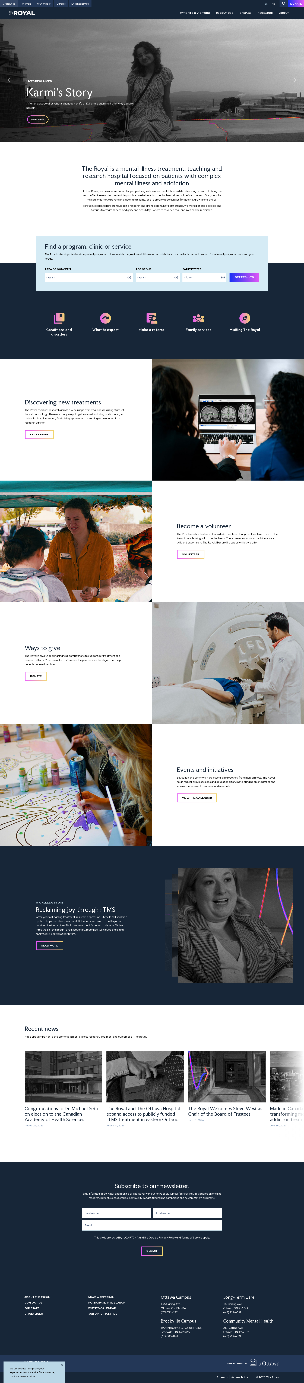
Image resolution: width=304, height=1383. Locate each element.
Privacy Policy (167, 1237)
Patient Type (191, 269)
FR (273, 3)
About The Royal (37, 1297)
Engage (245, 13)
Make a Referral (101, 1297)
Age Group (143, 269)
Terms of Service (191, 1237)
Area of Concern (58, 269)
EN (266, 3)
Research (265, 13)
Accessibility (239, 1377)
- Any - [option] (50, 277)
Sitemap (222, 1377)
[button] (8, 80)
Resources (224, 13)
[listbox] (89, 277)
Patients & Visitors (195, 13)
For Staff (31, 1308)
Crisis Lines (33, 1314)
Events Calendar (102, 1308)
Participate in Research (106, 1302)
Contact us (33, 1302)
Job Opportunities (103, 1314)
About (284, 13)
